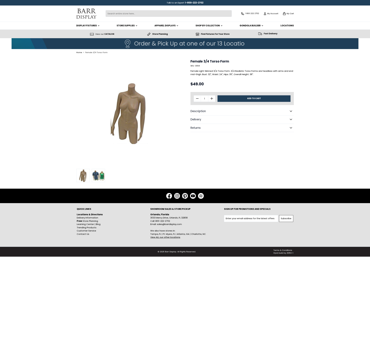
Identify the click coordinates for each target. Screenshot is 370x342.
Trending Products (86, 227)
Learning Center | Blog (88, 224)
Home (79, 52)
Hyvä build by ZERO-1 (283, 253)
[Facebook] (169, 196)
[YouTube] (193, 196)
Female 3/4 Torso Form (96, 52)
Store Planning (87, 221)
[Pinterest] (185, 196)
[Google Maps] (201, 196)
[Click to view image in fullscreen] (129, 112)
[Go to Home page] (86, 13)
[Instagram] (177, 196)
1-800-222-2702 (194, 2)
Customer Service (86, 230)
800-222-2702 (162, 221)
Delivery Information (87, 217)
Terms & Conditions (282, 250)
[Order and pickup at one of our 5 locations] (185, 43)
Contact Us (83, 234)
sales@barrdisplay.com (169, 224)
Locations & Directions (90, 214)
